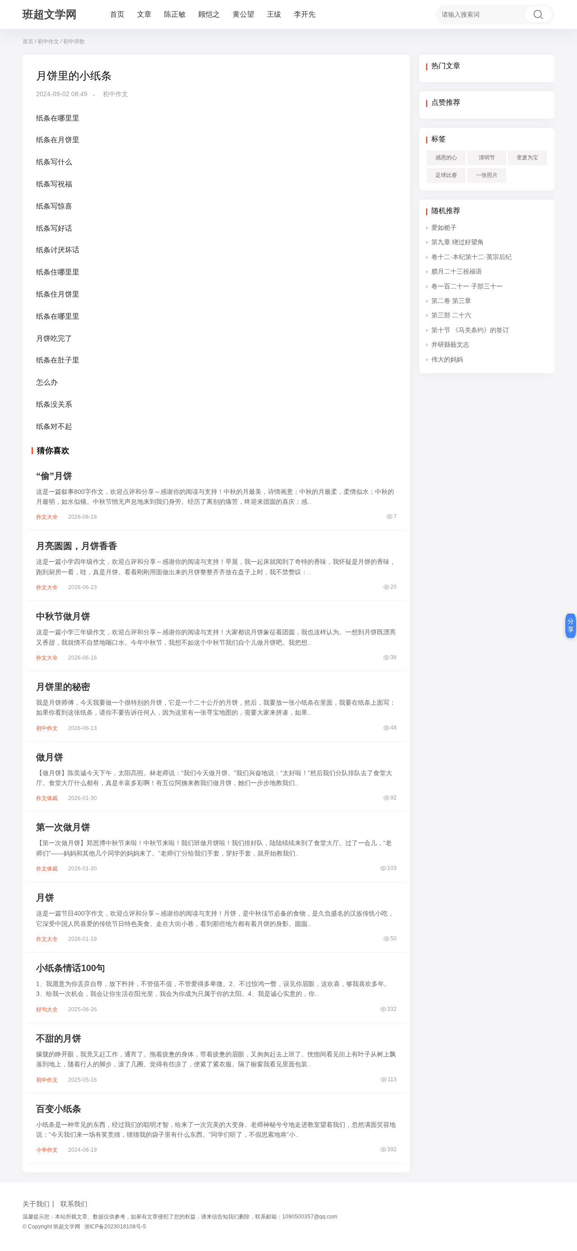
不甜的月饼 (58, 1038)
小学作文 (47, 1150)
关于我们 (36, 1204)
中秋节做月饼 (63, 616)
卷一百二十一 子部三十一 (467, 286)
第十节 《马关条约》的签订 (470, 330)
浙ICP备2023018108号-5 (115, 1226)
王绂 (274, 14)
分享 (571, 625)
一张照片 (487, 175)
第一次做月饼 (63, 827)
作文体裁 (47, 798)
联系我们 (73, 1204)
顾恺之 (209, 14)
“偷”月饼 (54, 476)
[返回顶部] (559, 992)
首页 (117, 14)
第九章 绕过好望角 (457, 242)
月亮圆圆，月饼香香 (76, 546)
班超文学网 (50, 14)
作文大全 (47, 517)
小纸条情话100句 (70, 968)
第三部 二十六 (451, 315)
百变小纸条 (58, 1109)
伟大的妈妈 (447, 359)
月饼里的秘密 (63, 687)
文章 (144, 14)
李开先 (305, 14)
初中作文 (48, 41)
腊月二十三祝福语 (456, 271)
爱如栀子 (444, 227)
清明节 (487, 157)
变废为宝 (527, 157)
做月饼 (49, 757)
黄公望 (243, 14)
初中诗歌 (74, 41)
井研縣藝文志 (450, 344)
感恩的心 (446, 157)
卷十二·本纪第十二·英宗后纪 (471, 256)
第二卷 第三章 (451, 300)
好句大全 (47, 1009)
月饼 (45, 897)
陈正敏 (175, 14)
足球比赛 (446, 175)
